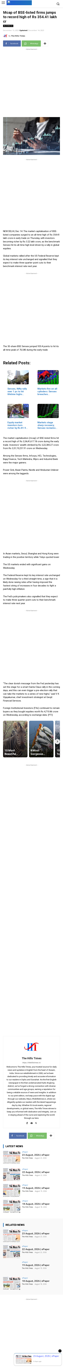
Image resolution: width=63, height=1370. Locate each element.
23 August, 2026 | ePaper (36, 1155)
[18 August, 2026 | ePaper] (11, 1206)
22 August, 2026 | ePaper (36, 1172)
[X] (36, 1122)
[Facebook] (27, 1122)
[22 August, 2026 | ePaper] (11, 1174)
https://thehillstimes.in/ (31, 1063)
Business (8, 26)
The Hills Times (18, 36)
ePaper (25, 1152)
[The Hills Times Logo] (19, 2)
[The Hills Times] (6, 36)
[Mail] (31, 1122)
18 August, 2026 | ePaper (36, 1204)
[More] (45, 43)
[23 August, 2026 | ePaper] (11, 1157)
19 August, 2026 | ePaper (36, 1188)
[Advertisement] (31, 82)
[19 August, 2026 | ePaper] (11, 1190)
